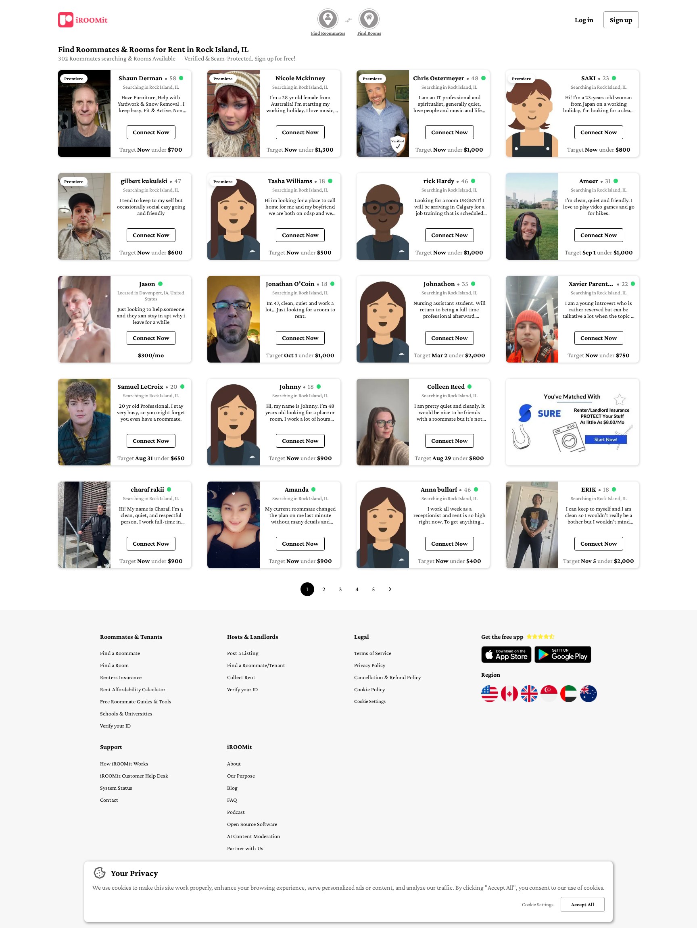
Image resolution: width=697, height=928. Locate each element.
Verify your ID (115, 725)
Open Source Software (252, 824)
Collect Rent (241, 677)
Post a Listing (243, 653)
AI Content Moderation (253, 836)
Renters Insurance (121, 677)
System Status (116, 787)
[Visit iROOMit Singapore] (548, 700)
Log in (584, 20)
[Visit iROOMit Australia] (588, 700)
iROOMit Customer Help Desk (134, 775)
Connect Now (151, 132)
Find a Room (114, 665)
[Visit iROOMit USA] (489, 700)
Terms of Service (372, 653)
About (234, 763)
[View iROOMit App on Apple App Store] (506, 661)
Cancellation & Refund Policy (387, 677)
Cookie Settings (370, 701)
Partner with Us (245, 848)
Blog (232, 787)
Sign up (621, 20)
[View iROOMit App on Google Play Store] (562, 661)
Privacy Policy (369, 665)
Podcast (236, 812)
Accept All (582, 904)
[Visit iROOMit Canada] (509, 700)
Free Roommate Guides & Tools (135, 701)
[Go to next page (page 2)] (390, 589)
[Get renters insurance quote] (572, 422)
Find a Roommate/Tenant (256, 665)
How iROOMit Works (124, 763)
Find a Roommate (120, 653)
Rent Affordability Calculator (132, 689)
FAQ (232, 800)
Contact (109, 800)
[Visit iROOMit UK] (529, 700)
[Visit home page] (83, 19)
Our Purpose (241, 775)
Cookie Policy (369, 689)
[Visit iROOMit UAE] (568, 700)
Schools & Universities (126, 713)
